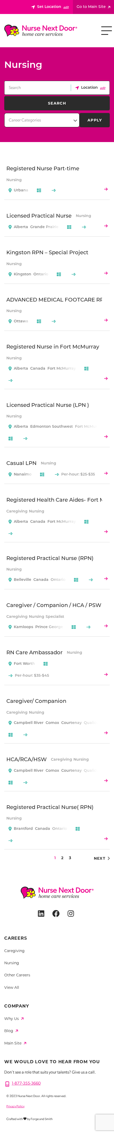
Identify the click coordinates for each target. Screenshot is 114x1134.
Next (100, 858)
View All (11, 987)
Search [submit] (57, 103)
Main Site (13, 1043)
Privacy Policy (15, 1106)
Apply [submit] (94, 120)
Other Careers (17, 975)
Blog (9, 1030)
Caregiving (14, 950)
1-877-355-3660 (26, 1083)
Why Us (12, 1018)
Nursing (11, 963)
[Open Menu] (106, 30)
